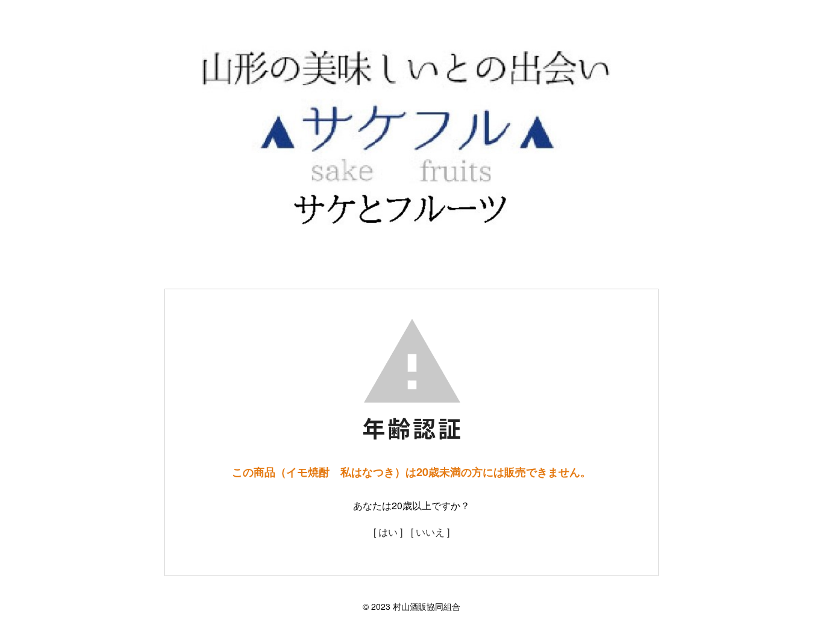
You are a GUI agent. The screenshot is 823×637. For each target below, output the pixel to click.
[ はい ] (388, 532)
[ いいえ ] (430, 532)
